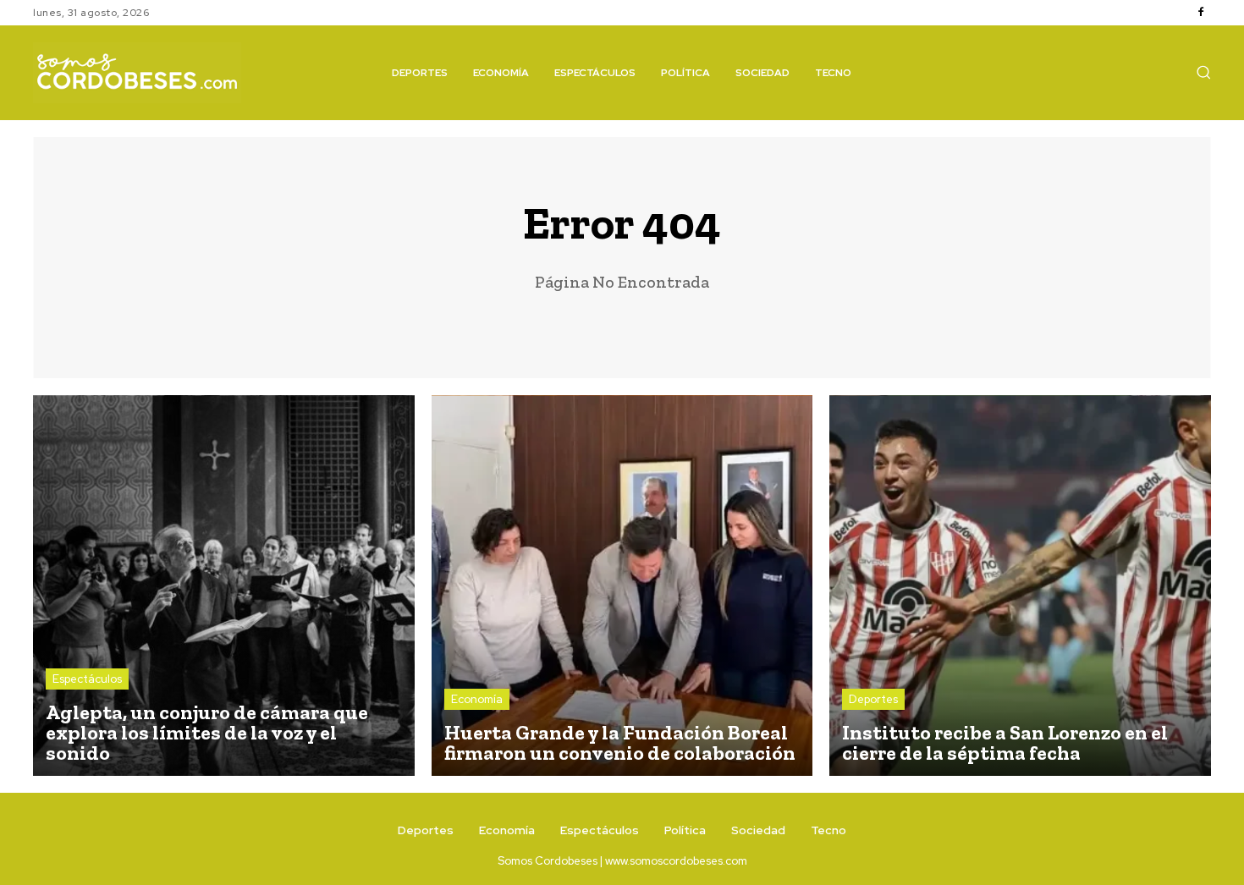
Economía (477, 699)
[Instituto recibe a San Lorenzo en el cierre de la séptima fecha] (1020, 586)
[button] (1203, 72)
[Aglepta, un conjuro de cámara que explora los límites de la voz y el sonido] (224, 586)
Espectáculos (87, 679)
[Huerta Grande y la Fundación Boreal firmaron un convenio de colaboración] (622, 586)
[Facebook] (1201, 13)
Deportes (873, 699)
